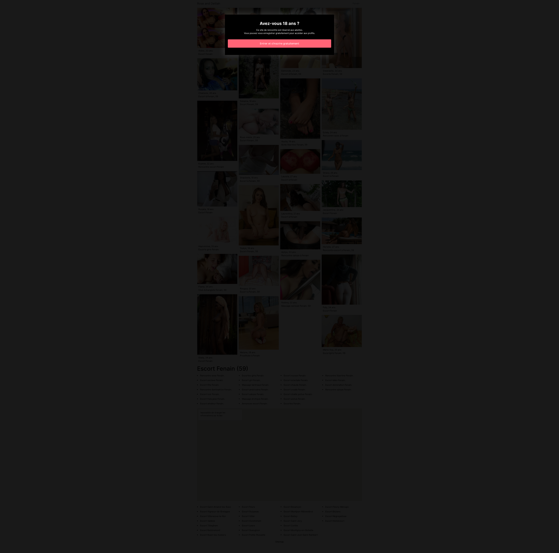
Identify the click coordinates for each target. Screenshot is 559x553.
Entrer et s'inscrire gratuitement (279, 43)
